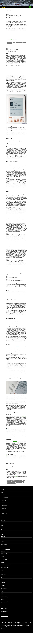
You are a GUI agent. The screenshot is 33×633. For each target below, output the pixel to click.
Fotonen (2, 538)
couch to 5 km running (20, 622)
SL (24, 625)
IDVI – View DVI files (4, 553)
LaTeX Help (2, 556)
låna (14, 482)
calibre (19, 480)
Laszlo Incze (2, 591)
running (18, 625)
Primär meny (32, 7)
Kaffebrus (2, 590)
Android (6, 622)
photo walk (12, 625)
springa (28, 625)
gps (3, 623)
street (10, 626)
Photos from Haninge (4, 544)
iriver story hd (22, 481)
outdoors (3, 625)
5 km (2, 622)
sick (23, 625)
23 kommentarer (13, 51)
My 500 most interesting (4, 611)
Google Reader (3, 585)
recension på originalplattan (12, 39)
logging (15, 623)
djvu (21, 480)
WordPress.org (3, 522)
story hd (8, 43)
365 (4, 622)
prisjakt (16, 476)
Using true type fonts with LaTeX (5, 565)
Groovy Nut (2, 539)
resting (15, 625)
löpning (18, 623)
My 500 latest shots (3, 609)
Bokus (7, 429)
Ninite (2, 593)
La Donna (2, 541)
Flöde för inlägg (3, 520)
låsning (17, 482)
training (24, 626)
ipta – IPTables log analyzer (6, 503)
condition (14, 622)
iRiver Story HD (12, 50)
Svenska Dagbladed (3, 602)
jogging (9, 623)
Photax (2, 594)
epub (18, 481)
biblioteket (15, 441)
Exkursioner (4, 500)
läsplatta (20, 482)
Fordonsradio (3, 536)
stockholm (6, 626)
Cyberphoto (3, 579)
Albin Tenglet (4, 495)
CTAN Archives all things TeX (5, 551)
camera (11, 622)
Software (26, 625)
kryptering (11, 482)
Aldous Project (3, 574)
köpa (7, 482)
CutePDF (17, 345)
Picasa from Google (3, 596)
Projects (2, 492)
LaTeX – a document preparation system (6, 554)
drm (23, 480)
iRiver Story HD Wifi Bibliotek (13, 16)
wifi (11, 43)
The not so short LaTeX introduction (6, 564)
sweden (18, 626)
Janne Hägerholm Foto (4, 588)
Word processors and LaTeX (5, 567)
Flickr (2, 580)
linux (13, 623)
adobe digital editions (10, 480)
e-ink (7, 481)
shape (21, 625)
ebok (10, 481)
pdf (23, 482)
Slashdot (2, 599)
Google (7, 455)
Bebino (2, 577)
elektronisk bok (14, 481)
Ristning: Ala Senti (5, 497)
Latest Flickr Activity (4, 608)
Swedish (7, 14)
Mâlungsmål (4, 508)
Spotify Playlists (4, 513)
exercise (29, 622)
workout (3, 628)
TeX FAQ (2, 562)
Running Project (4, 511)
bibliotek (15, 480)
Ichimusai (3, 7)
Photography (8, 625)
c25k (9, 622)
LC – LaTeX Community (4, 559)
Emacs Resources (4, 505)
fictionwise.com (24, 416)
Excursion (26, 622)
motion (22, 623)
